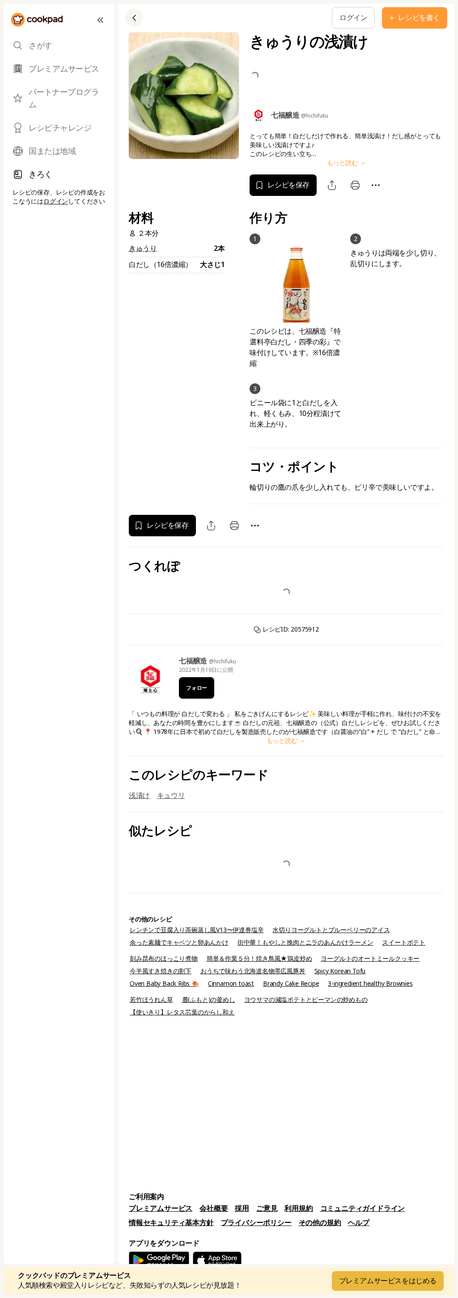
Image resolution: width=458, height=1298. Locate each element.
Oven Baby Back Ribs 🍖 (164, 983)
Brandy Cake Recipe (291, 983)
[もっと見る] (266, 18)
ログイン (55, 201)
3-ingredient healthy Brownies (370, 983)
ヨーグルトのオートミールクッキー (370, 958)
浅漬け (139, 795)
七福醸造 (194, 661)
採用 (242, 1208)
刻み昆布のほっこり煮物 (164, 958)
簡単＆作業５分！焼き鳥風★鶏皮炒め (259, 958)
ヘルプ (358, 1222)
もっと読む (343, 162)
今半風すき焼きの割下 (160, 971)
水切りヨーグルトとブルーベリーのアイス (331, 929)
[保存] (246, 18)
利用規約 (298, 1208)
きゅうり (143, 248)
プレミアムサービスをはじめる (388, 1281)
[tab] (59, 45)
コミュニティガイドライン (362, 1208)
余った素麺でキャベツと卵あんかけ (179, 942)
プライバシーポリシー (256, 1222)
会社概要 (213, 1208)
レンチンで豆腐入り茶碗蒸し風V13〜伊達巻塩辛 (196, 929)
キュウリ (171, 795)
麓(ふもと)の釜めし (208, 999)
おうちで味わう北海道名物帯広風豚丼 (252, 971)
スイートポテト (403, 942)
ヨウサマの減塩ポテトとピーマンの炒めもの (306, 999)
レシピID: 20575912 (290, 629)
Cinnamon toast (231, 983)
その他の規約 (320, 1222)
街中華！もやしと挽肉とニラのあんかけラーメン (305, 942)
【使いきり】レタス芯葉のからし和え (182, 1012)
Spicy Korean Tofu (340, 971)
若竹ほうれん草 (151, 999)
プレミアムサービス (160, 1208)
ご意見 (266, 1208)
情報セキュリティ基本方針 (171, 1222)
